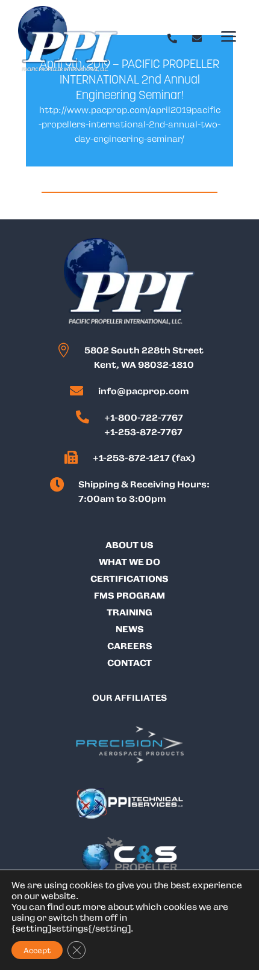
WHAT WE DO (129, 561)
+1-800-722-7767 (143, 417)
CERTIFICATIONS (129, 578)
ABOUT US (129, 544)
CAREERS (129, 645)
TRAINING (129, 611)
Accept (37, 950)
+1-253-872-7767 (143, 431)
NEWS (130, 628)
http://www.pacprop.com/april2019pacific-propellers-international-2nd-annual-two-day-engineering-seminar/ (129, 124)
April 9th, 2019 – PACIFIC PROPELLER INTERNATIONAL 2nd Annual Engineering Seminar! (129, 79)
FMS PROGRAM (129, 595)
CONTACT (129, 662)
